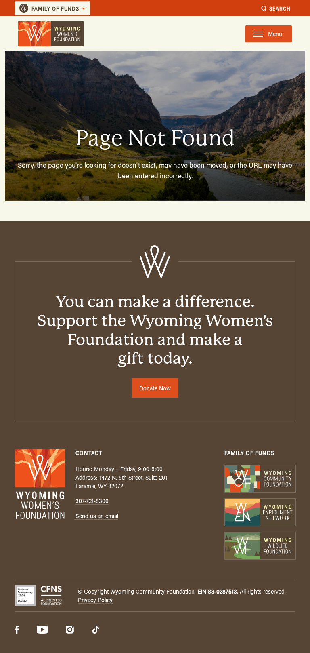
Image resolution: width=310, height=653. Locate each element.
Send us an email (96, 516)
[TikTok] (96, 630)
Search (280, 8)
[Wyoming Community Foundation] (259, 479)
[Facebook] (17, 630)
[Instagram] (70, 630)
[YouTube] (42, 630)
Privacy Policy (95, 600)
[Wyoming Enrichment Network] (259, 513)
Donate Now (155, 388)
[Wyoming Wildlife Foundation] (259, 546)
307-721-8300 (92, 501)
